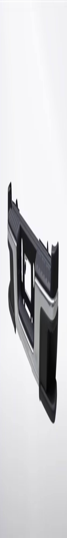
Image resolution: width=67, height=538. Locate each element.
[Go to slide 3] (3, 153)
